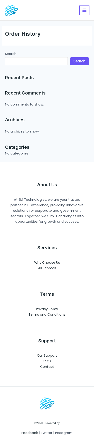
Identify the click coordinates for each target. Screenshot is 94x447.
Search (10, 53)
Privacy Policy (47, 309)
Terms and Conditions (47, 314)
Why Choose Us (47, 262)
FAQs (47, 361)
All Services (47, 268)
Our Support (47, 355)
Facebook (29, 433)
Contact (47, 366)
